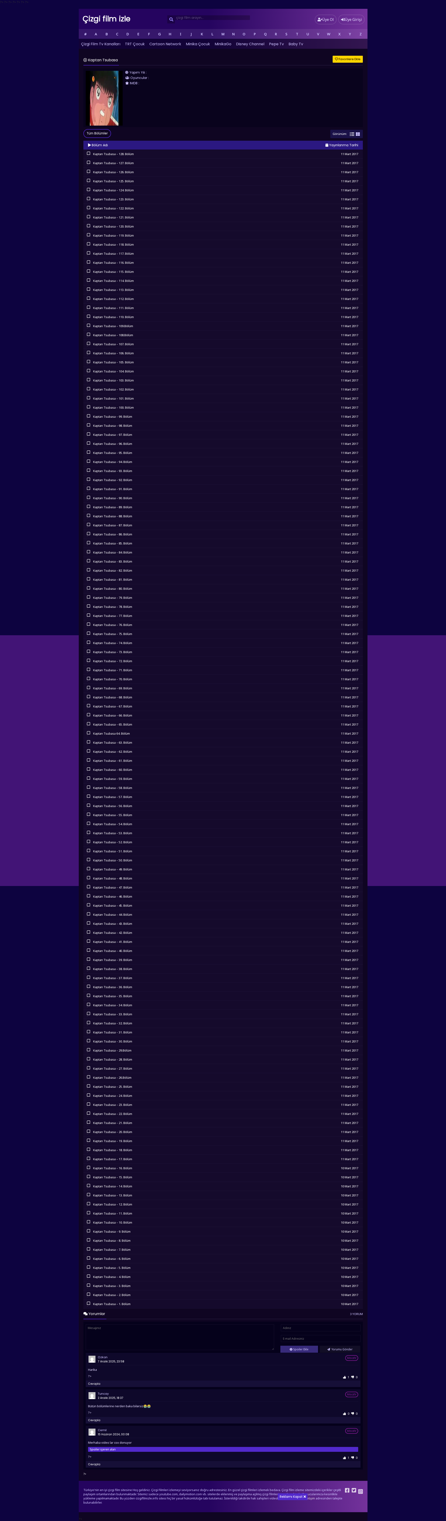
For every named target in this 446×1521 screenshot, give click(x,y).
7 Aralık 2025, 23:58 (111, 1361)
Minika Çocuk (198, 44)
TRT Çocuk (135, 44)
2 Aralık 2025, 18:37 (110, 1398)
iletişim (310, 1498)
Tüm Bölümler (97, 133)
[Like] (344, 1377)
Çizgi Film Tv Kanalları (100, 44)
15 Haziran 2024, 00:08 (113, 1434)
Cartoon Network (165, 44)
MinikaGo (223, 44)
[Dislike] (352, 1377)
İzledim (88, 155)
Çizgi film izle (107, 18)
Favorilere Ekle (349, 59)
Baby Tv (296, 44)
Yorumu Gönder (342, 1349)
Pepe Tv (276, 44)
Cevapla (94, 1384)
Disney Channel (250, 44)
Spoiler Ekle (300, 1349)
